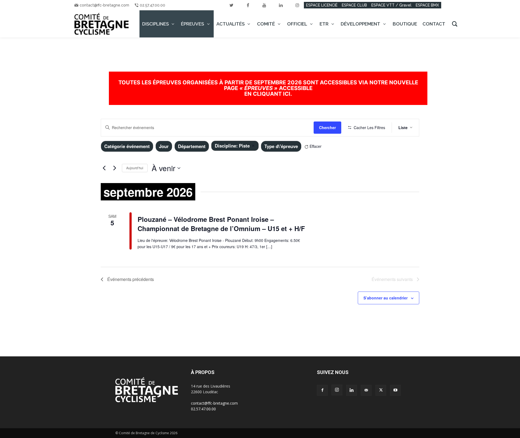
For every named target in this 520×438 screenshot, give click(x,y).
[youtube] (264, 5)
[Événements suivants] (114, 168)
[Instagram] (337, 390)
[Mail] (366, 390)
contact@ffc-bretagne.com (104, 5)
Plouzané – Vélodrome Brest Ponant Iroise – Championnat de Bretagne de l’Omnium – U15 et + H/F (221, 224)
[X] (380, 390)
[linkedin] (281, 5)
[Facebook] (322, 390)
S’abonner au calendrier (385, 297)
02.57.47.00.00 (152, 5)
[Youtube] (395, 390)
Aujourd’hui (134, 167)
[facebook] (248, 5)
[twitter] (231, 5)
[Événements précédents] (104, 168)
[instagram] (297, 5)
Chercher (327, 127)
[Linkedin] (351, 390)
